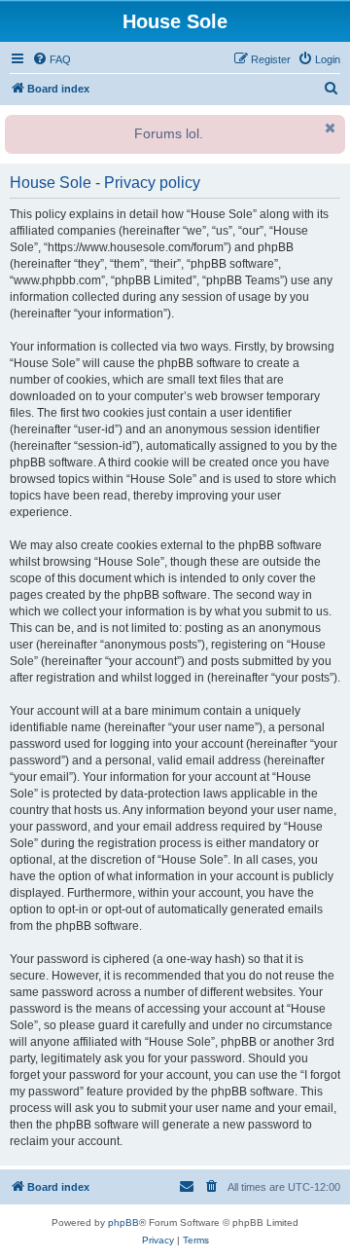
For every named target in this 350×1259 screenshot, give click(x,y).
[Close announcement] (328, 127)
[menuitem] (51, 59)
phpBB (123, 1222)
